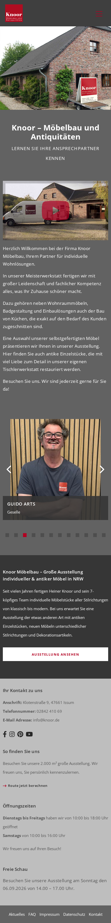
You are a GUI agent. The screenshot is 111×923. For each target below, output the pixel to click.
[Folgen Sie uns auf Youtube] (29, 734)
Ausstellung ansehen (55, 654)
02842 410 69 (32, 711)
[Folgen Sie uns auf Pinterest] (20, 734)
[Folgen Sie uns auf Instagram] (12, 734)
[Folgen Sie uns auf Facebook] (5, 734)
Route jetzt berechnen (27, 785)
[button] (7, 535)
